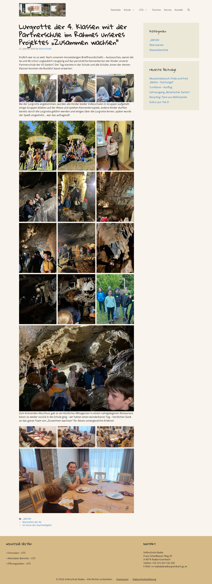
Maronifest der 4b (32, 522)
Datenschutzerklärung (144, 579)
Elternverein (156, 45)
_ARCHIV (27, 518)
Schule (127, 9)
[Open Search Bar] (188, 9)
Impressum (122, 579)
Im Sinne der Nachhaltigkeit (37, 525)
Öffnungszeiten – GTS (19, 563)
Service (167, 9)
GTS (141, 9)
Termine (156, 9)
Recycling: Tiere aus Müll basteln (168, 97)
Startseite (116, 9)
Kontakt (179, 9)
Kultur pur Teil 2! (159, 102)
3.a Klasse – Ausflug (160, 87)
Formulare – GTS (16, 552)
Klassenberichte (158, 50)
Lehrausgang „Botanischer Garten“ (169, 92)
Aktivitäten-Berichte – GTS (21, 558)
